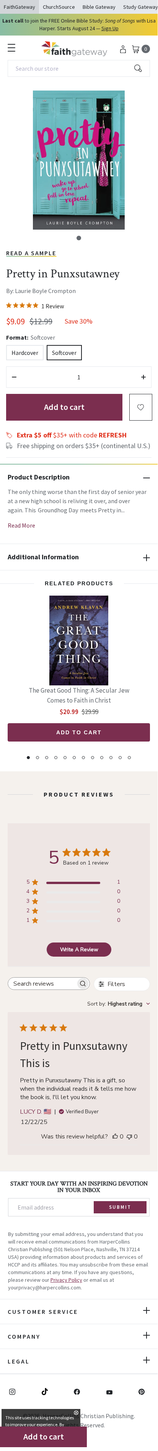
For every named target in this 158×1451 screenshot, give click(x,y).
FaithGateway (19, 6)
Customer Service (43, 1311)
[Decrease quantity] (14, 377)
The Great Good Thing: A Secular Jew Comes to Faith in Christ (79, 695)
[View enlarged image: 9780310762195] (78, 160)
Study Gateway (140, 6)
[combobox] (79, 68)
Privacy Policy (66, 1279)
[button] (79, 238)
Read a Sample (31, 253)
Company (24, 1336)
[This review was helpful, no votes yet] (115, 1136)
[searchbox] (42, 983)
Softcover (64, 352)
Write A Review (79, 949)
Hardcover (24, 352)
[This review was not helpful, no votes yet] (129, 1136)
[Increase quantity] (143, 377)
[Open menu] (11, 48)
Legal (19, 1361)
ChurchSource (59, 6)
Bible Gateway (99, 6)
